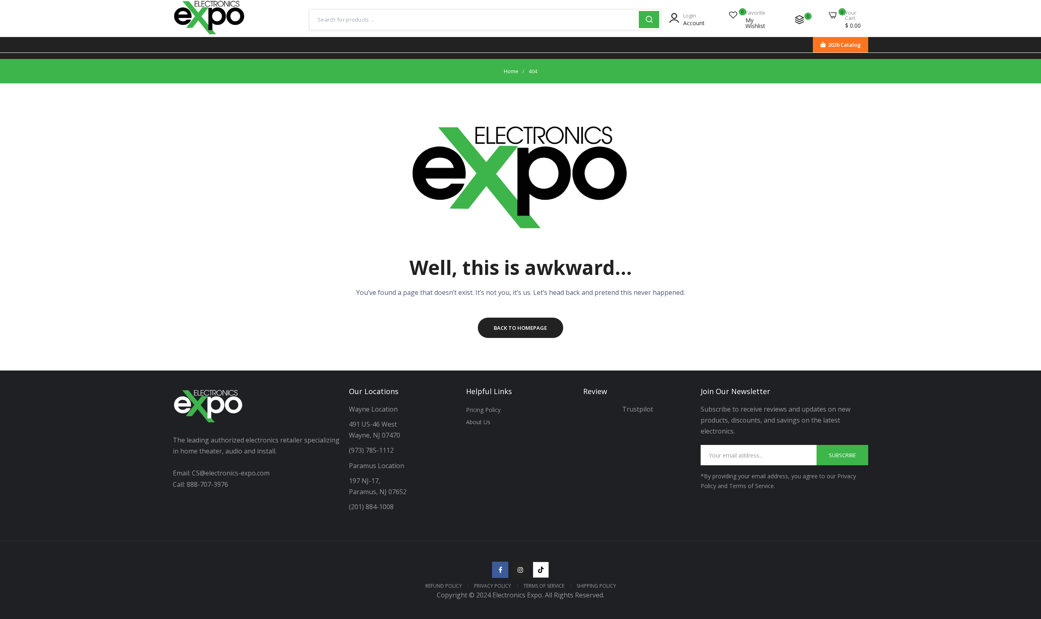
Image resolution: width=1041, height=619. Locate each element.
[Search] (649, 19)
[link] (1025, 560)
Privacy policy (492, 585)
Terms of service (543, 585)
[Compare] (799, 19)
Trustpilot (637, 409)
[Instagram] (520, 570)
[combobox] (474, 19)
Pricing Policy (483, 410)
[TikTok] (541, 570)
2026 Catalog (844, 44)
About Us (478, 422)
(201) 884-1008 (371, 506)
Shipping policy (596, 585)
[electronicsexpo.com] (209, 35)
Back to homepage (520, 327)
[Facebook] (500, 570)
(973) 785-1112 (372, 450)
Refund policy (443, 585)
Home (511, 71)
